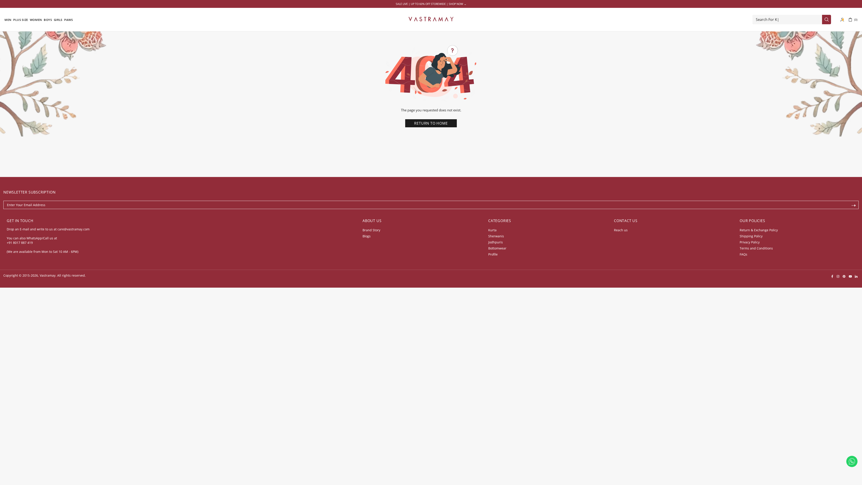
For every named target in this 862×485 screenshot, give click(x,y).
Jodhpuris (495, 242)
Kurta (492, 230)
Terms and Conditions (756, 248)
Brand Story (371, 230)
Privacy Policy (750, 242)
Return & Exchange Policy (759, 230)
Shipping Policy (751, 236)
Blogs (367, 236)
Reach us (621, 230)
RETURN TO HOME (431, 123)
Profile (493, 254)
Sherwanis (496, 236)
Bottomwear (497, 248)
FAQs (743, 254)
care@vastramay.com (73, 229)
